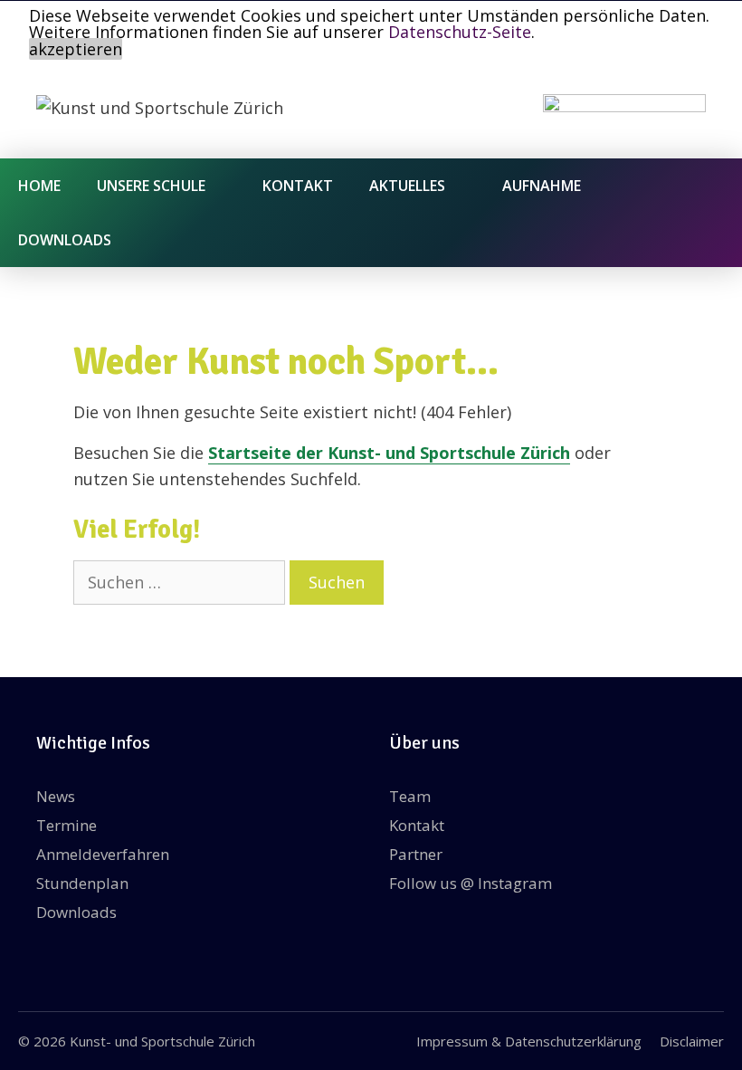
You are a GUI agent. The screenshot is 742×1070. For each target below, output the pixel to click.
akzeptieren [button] (75, 49)
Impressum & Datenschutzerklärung (529, 1041)
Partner (415, 854)
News (55, 796)
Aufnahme (541, 186)
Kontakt (297, 186)
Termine (66, 825)
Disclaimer (692, 1041)
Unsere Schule (151, 186)
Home (39, 186)
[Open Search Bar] (714, 240)
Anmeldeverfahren (102, 854)
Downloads (64, 240)
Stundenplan (82, 883)
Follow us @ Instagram (470, 883)
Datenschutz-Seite (459, 32)
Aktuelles (407, 186)
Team (410, 796)
